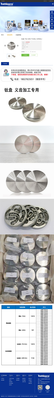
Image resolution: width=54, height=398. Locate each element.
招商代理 (30, 383)
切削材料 (9, 35)
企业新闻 (17, 378)
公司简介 (2, 378)
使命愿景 (2, 380)
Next (18, 46)
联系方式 (30, 378)
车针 (2, 35)
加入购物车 (33, 55)
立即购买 (25, 55)
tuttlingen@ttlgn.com (43, 383)
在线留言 (30, 380)
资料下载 (24, 381)
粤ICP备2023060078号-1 (25, 396)
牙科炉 (10, 380)
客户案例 (24, 380)
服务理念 (24, 378)
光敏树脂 (18, 35)
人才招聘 (30, 381)
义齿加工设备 (11, 378)
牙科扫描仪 (11, 383)
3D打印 (10, 384)
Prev (5, 46)
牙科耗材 (10, 381)
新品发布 (17, 380)
